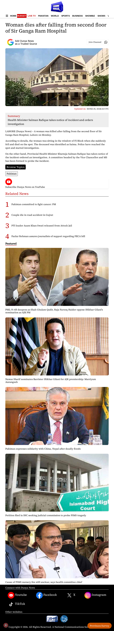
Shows (101, 16)
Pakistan (43, 16)
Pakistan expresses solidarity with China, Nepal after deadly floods (43, 448)
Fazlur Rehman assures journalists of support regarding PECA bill (48, 236)
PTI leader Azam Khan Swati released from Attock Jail (41, 225)
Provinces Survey (99, 625)
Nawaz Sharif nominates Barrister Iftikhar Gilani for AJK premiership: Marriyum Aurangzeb (50, 381)
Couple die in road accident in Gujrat (32, 214)
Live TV (32, 16)
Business (77, 16)
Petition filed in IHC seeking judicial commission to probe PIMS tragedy (45, 515)
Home (13, 16)
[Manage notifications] (5, 625)
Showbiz (90, 16)
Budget (21, 16)
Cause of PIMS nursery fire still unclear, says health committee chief (43, 582)
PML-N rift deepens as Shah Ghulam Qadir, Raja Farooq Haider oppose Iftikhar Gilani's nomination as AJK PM (54, 311)
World (55, 16)
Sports (65, 16)
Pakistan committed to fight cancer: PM (33, 204)
